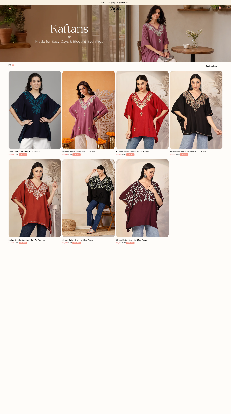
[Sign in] (210, 8)
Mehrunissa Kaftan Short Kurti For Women (188, 152)
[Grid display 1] (10, 65)
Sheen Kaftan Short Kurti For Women (78, 240)
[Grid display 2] (13, 65)
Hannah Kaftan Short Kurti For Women (78, 152)
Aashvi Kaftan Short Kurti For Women (25, 152)
